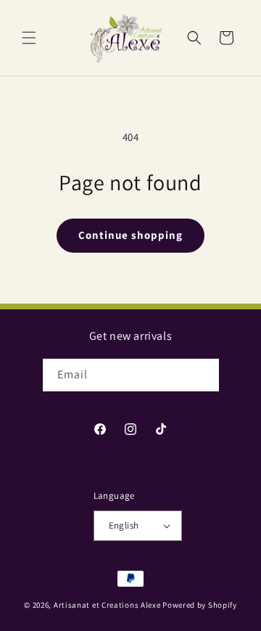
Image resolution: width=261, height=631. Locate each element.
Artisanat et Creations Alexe (107, 605)
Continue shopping (130, 235)
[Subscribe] (203, 375)
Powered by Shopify (199, 605)
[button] (29, 38)
